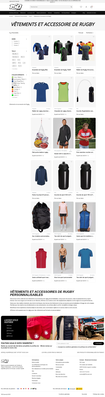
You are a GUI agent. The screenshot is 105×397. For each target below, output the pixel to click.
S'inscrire (33, 208)
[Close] (90, 177)
